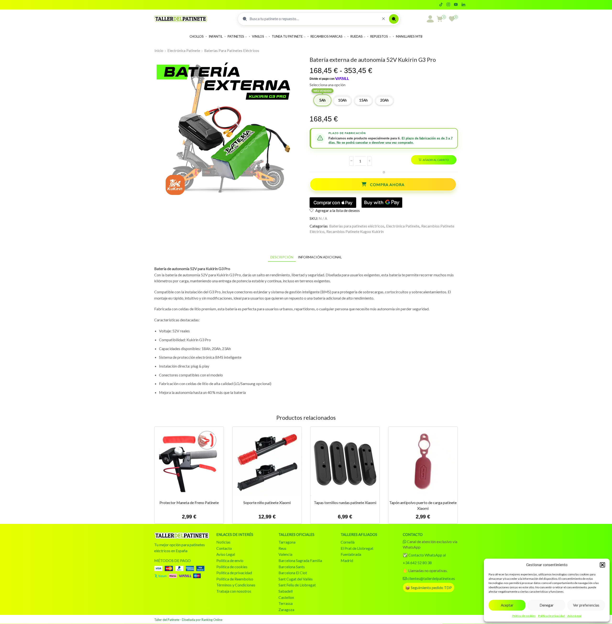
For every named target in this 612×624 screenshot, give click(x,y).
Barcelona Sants (292, 566)
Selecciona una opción (327, 84)
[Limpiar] (383, 18)
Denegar (547, 605)
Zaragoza (286, 609)
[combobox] (314, 18)
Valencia (285, 554)
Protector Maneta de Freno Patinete (189, 502)
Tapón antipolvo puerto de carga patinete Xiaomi (423, 505)
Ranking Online (212, 620)
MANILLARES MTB (409, 36)
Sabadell (286, 591)
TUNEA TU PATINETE (287, 36)
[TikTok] (441, 5)
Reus (282, 548)
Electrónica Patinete (183, 50)
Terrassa (286, 603)
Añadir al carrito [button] (423, 463)
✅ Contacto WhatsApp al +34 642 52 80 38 (424, 559)
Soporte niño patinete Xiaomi (267, 502)
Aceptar (507, 605)
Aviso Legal (574, 616)
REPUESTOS (379, 36)
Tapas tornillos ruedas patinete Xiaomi (345, 502)
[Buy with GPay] (381, 202)
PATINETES (236, 36)
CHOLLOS (197, 36)
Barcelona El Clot (293, 572)
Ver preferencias (586, 605)
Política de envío (229, 560)
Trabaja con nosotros (233, 591)
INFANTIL (216, 36)
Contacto (224, 548)
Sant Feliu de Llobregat (297, 585)
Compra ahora (387, 184)
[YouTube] (456, 5)
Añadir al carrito (436, 160)
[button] (602, 564)
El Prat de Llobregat (357, 548)
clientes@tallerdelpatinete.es (431, 578)
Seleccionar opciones (189, 463)
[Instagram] (448, 5)
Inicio (158, 50)
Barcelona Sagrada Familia (300, 560)
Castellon (286, 597)
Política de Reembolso (234, 579)
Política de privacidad (551, 616)
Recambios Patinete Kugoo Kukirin (355, 231)
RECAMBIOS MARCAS (327, 36)
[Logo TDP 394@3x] (181, 535)
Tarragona (287, 542)
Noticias (223, 542)
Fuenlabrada (351, 554)
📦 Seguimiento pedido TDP (428, 587)
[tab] (282, 257)
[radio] (322, 100)
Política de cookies (524, 616)
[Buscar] (394, 19)
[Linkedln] (463, 5)
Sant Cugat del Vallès (296, 579)
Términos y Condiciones (235, 585)
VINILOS (258, 36)
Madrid (347, 560)
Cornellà (348, 542)
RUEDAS (356, 36)
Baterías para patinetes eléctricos (231, 50)
